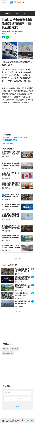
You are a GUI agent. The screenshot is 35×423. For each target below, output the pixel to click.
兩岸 (16, 306)
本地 (16, 298)
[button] (4, 2)
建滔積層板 (14, 348)
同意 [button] (27, 421)
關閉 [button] (32, 421)
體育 (16, 282)
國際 (4, 143)
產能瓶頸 (5, 348)
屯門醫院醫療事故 (8, 353)
